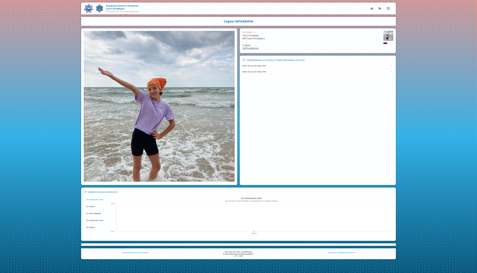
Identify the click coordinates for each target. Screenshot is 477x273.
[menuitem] (88, 8)
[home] (99, 8)
